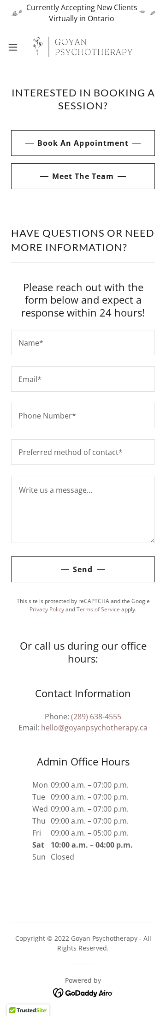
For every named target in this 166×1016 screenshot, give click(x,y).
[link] (83, 47)
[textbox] (83, 342)
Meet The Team (83, 176)
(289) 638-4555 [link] (96, 716)
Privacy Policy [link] (47, 609)
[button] (16, 47)
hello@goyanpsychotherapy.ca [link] (94, 728)
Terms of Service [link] (98, 609)
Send (83, 569)
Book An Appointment (82, 143)
